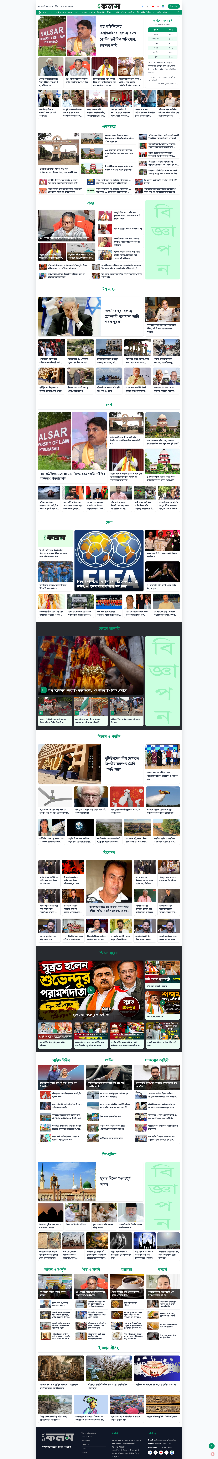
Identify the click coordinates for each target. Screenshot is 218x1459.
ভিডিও (123, 12)
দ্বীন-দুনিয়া (101, 12)
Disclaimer (86, 1441)
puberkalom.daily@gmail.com (165, 1440)
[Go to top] (212, 1446)
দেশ (52, 12)
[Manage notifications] (212, 1454)
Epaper (84, 1452)
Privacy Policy (87, 1437)
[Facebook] (143, 6)
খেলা (70, 12)
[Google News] (163, 6)
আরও (165, 12)
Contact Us (86, 1448)
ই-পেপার (173, 6)
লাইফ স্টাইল (146, 12)
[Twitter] (156, 1452)
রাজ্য (45, 12)
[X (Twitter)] (148, 6)
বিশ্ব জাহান (60, 12)
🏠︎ (39, 12)
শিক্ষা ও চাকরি (113, 12)
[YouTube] (153, 6)
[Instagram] (158, 6)
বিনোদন (92, 12)
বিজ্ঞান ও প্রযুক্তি (80, 12)
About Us (85, 1444)
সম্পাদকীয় (157, 12)
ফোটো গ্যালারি (133, 12)
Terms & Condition (89, 1433)
